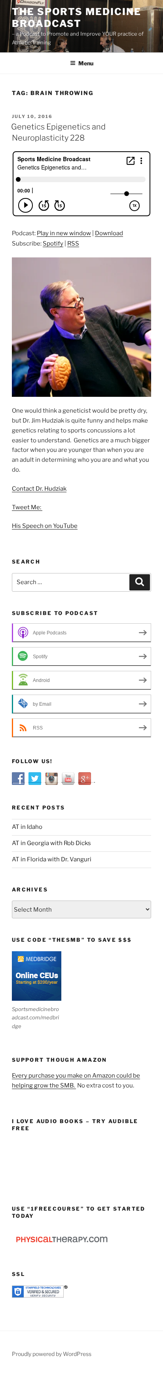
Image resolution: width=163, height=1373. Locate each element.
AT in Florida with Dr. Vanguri (51, 859)
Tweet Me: (27, 507)
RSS (73, 243)
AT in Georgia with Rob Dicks (51, 843)
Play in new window (64, 233)
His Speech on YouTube (45, 525)
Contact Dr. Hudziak (39, 488)
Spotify (53, 243)
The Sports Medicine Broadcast (76, 17)
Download (109, 233)
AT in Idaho (27, 826)
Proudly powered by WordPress (51, 1353)
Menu (85, 63)
